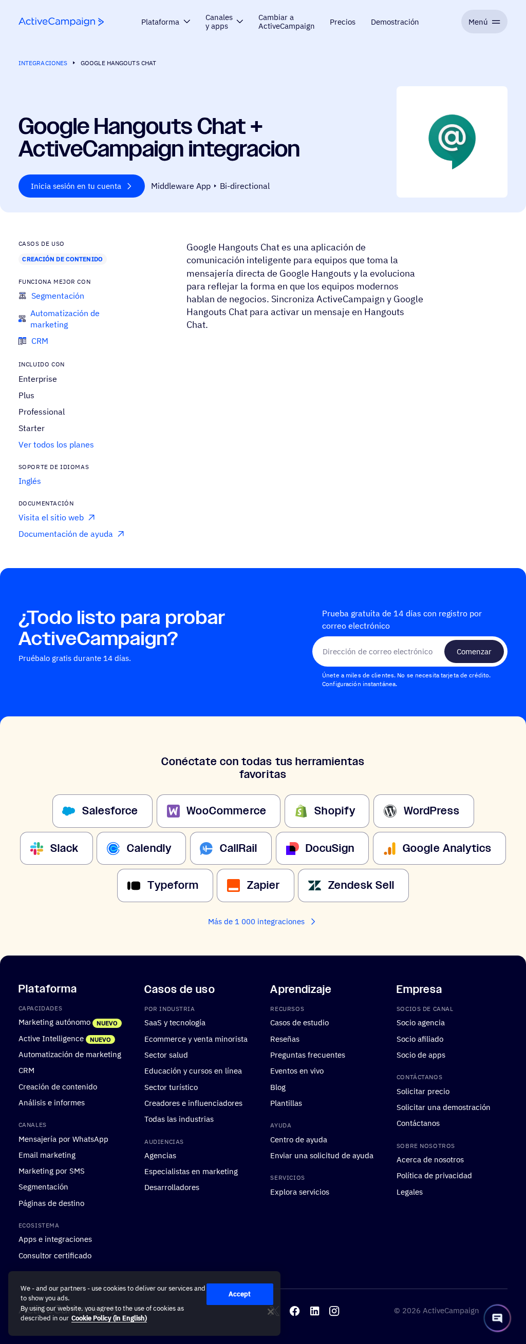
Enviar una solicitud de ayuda (321, 1155)
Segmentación (43, 1186)
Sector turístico (171, 1086)
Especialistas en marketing (191, 1171)
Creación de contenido (62, 259)
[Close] (270, 1311)
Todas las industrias (179, 1119)
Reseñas (284, 1038)
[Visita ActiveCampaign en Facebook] (294, 1310)
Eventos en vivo (297, 1070)
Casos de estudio (299, 1022)
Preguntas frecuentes (307, 1054)
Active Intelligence (51, 1038)
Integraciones (43, 63)
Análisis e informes (51, 1102)
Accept (240, 1294)
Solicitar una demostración (444, 1107)
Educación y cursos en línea (193, 1070)
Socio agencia (421, 1022)
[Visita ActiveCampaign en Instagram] (334, 1310)
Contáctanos (418, 1123)
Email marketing (47, 1155)
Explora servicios (299, 1191)
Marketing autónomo (54, 1022)
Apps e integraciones (55, 1239)
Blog (278, 1086)
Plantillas (286, 1103)
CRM (26, 1070)
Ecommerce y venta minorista (196, 1038)
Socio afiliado (420, 1038)
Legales (410, 1191)
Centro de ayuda (298, 1139)
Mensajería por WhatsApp (63, 1138)
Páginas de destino (51, 1202)
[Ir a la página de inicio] (61, 21)
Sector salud (166, 1054)
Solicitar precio (423, 1090)
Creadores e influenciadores (193, 1103)
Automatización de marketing (69, 1054)
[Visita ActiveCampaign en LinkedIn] (315, 1310)
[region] (144, 1303)
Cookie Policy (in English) (109, 1318)
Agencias (160, 1155)
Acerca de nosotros (430, 1159)
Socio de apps (421, 1054)
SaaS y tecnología (174, 1022)
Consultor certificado (54, 1255)
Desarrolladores (171, 1187)
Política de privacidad (434, 1175)
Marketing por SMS (51, 1170)
